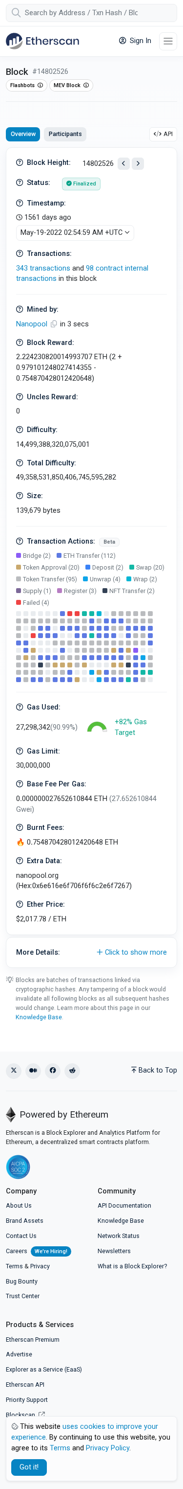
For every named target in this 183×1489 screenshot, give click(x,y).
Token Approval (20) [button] (51, 567)
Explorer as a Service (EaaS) (44, 1369)
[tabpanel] (91, 557)
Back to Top (158, 1070)
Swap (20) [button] (150, 567)
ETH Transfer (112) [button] (89, 555)
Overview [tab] (23, 133)
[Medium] (33, 1071)
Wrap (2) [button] (145, 579)
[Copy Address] (54, 324)
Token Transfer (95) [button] (50, 579)
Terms (14, 1266)
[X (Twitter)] (13, 1071)
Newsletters (114, 1251)
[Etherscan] (42, 41)
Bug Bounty (22, 1281)
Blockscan (21, 1415)
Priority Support (27, 1399)
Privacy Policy (107, 1448)
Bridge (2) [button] (37, 555)
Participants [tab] (65, 133)
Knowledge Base (39, 1017)
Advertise (19, 1354)
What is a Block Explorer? (132, 1266)
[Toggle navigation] (168, 41)
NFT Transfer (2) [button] (132, 591)
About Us (19, 1205)
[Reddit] (72, 1071)
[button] (91, 952)
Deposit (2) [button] (107, 567)
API (168, 133)
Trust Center (23, 1296)
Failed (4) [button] (36, 602)
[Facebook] (53, 1071)
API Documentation (124, 1205)
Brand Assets (24, 1220)
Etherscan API (25, 1384)
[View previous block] (124, 164)
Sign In (139, 41)
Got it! (29, 1467)
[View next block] (138, 164)
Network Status (119, 1235)
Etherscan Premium (33, 1339)
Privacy (40, 1266)
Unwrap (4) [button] (105, 579)
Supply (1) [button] (37, 591)
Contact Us (21, 1235)
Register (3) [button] (80, 591)
